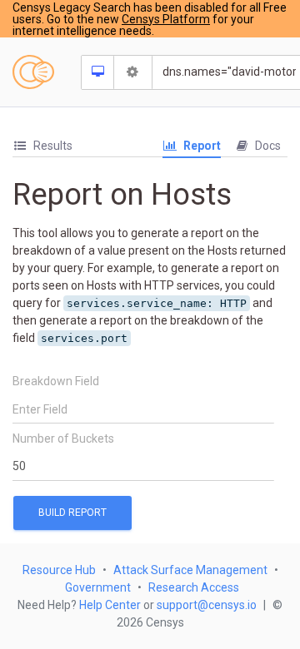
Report (201, 145)
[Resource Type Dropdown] (98, 72)
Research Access (193, 587)
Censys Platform (166, 19)
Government (98, 587)
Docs (266, 145)
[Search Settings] (133, 72)
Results (51, 145)
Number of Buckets (63, 438)
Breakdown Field (55, 381)
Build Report (72, 512)
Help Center (110, 605)
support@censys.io (207, 605)
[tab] (42, 146)
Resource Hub (59, 570)
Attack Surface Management (190, 570)
